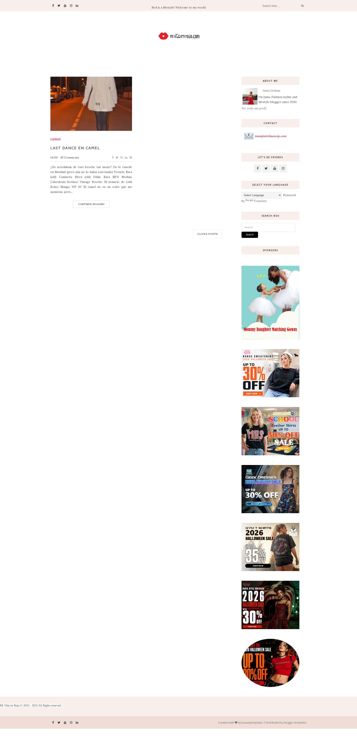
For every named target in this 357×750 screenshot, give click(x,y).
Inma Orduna (271, 90)
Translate (260, 201)
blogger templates (295, 722)
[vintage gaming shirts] (270, 628)
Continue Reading (91, 204)
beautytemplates (252, 722)
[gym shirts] (270, 570)
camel (55, 139)
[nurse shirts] (270, 396)
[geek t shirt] (270, 512)
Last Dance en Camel (75, 148)
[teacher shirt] (270, 454)
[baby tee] (270, 686)
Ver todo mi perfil (254, 108)
